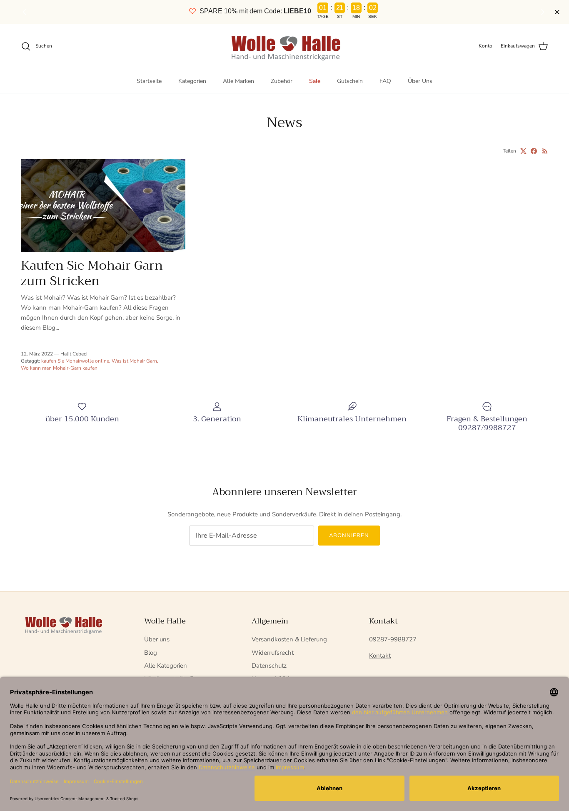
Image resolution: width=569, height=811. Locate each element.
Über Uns (420, 81)
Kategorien (192, 81)
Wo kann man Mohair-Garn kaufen (59, 368)
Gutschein (350, 81)
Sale (314, 81)
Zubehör (281, 81)
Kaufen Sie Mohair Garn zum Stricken (92, 273)
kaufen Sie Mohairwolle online (75, 361)
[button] (544, 12)
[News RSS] (545, 151)
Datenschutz (269, 665)
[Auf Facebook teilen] (534, 151)
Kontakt (380, 655)
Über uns (157, 639)
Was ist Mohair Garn (134, 361)
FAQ (385, 81)
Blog (150, 652)
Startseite (149, 81)
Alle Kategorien (165, 665)
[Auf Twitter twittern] (523, 151)
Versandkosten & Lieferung (289, 639)
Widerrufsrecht (273, 652)
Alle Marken (238, 81)
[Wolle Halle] (284, 46)
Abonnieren (349, 535)
